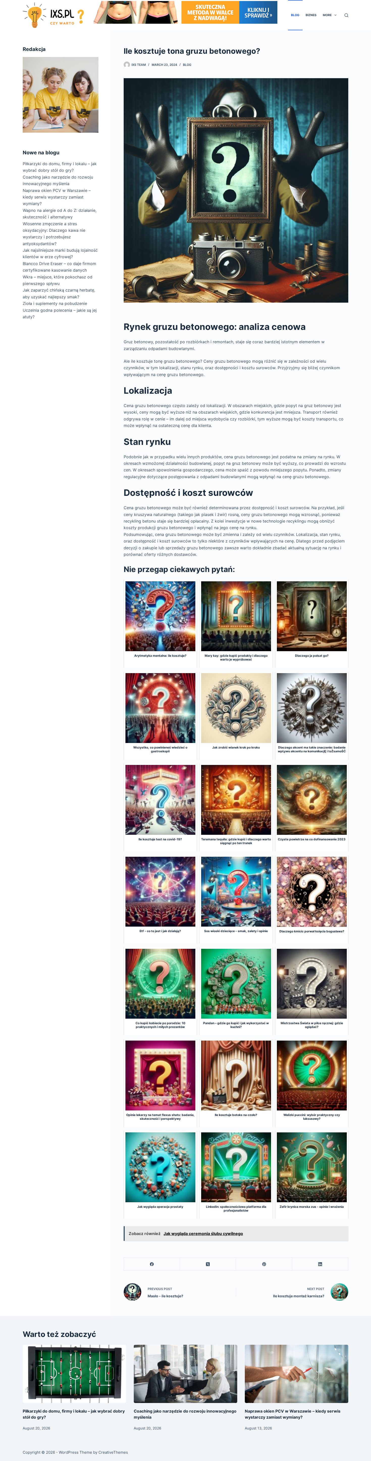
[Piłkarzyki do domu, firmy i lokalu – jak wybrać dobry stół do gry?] (74, 1374)
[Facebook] (152, 1264)
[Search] (346, 15)
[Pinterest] (264, 1264)
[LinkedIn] (320, 1264)
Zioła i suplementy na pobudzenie (55, 303)
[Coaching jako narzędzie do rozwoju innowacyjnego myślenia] (185, 1374)
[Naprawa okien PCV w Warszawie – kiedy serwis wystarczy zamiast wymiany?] (296, 1374)
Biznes (311, 15)
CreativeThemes (113, 1452)
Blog (295, 15)
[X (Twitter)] (208, 1264)
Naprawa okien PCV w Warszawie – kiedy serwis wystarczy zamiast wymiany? (57, 197)
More (327, 15)
